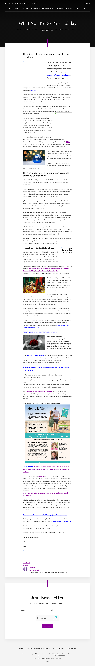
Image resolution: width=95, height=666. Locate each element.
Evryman (41, 476)
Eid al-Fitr (31, 271)
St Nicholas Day (39, 268)
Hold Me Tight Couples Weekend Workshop (39, 391)
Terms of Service (50, 658)
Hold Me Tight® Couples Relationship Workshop (42, 367)
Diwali (68, 268)
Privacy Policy (58, 658)
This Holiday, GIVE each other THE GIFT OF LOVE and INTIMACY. (40, 332)
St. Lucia (25, 271)
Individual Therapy (53, 29)
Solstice (63, 268)
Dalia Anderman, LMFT (22, 3)
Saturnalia (45, 271)
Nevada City (61, 655)
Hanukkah (57, 268)
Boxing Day (38, 271)
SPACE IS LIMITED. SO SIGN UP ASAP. (62, 521)
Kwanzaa (48, 268)
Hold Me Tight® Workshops (37, 29)
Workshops (26, 565)
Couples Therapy (21, 29)
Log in (47, 661)
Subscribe (47, 626)
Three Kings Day (54, 271)
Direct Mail (26, 563)
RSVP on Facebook (34, 570)
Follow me (32, 567)
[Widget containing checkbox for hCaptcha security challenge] (47, 618)
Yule (52, 268)
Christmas (32, 268)
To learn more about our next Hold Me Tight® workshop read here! (45, 515)
